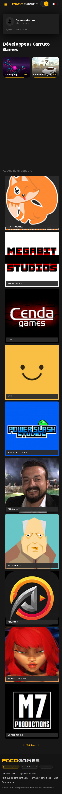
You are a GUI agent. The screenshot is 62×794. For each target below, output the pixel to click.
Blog (56, 777)
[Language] (55, 4)
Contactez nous (9, 773)
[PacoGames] (21, 761)
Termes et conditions (41, 777)
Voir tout (31, 745)
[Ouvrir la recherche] (46, 3)
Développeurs (8, 782)
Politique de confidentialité (15, 777)
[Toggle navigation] (6, 4)
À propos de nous (27, 773)
